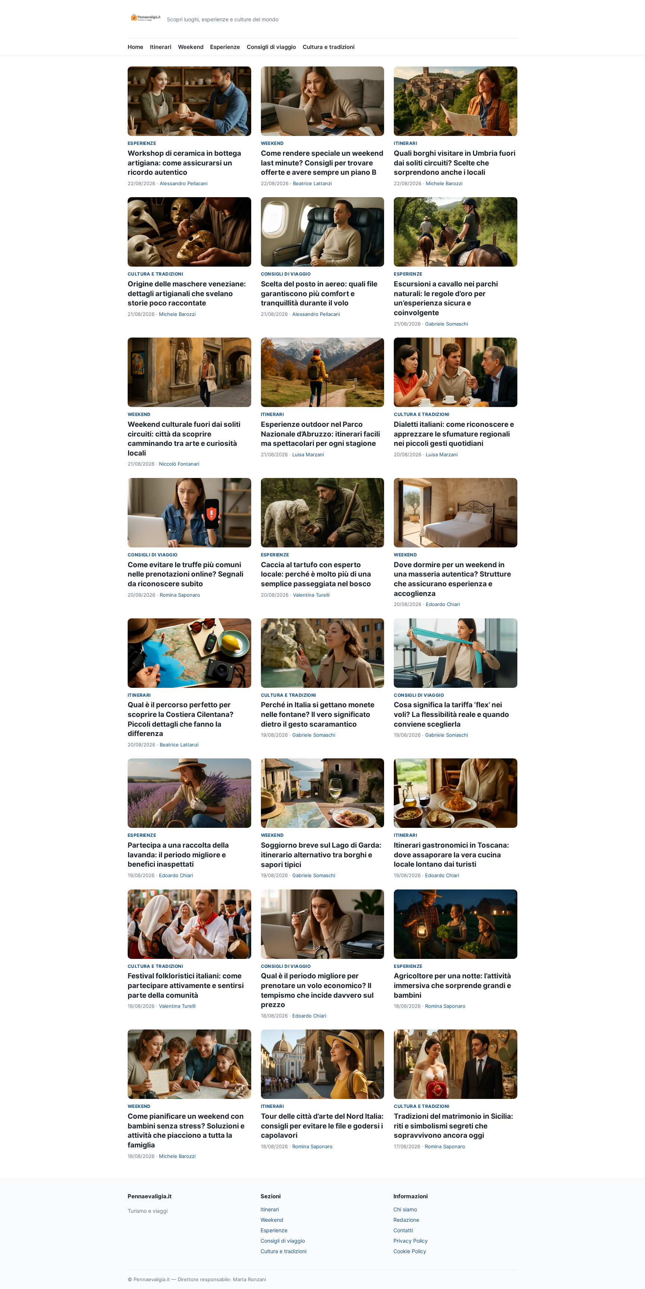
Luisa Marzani (308, 454)
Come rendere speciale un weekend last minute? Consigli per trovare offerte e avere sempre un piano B (322, 163)
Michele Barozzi (444, 183)
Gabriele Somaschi (446, 324)
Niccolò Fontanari (179, 464)
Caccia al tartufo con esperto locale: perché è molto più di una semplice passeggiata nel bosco (316, 574)
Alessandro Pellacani (184, 183)
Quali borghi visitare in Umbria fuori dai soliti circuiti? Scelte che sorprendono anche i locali (454, 163)
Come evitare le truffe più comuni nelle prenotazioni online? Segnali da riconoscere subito (185, 574)
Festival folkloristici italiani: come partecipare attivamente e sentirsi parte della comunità (186, 985)
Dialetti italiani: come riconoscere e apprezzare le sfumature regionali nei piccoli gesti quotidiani (454, 434)
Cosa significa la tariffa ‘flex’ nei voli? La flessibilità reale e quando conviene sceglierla (451, 714)
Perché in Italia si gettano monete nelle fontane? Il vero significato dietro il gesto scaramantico (317, 714)
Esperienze (225, 46)
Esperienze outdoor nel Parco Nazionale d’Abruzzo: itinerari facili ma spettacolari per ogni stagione (320, 434)
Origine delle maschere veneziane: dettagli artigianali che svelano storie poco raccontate (187, 293)
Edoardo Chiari (443, 604)
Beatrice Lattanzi (312, 183)
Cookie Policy (409, 1251)
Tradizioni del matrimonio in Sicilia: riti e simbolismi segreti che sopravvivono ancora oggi (453, 1126)
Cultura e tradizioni (329, 46)
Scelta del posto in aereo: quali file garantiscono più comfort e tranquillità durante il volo (319, 293)
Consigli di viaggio (271, 46)
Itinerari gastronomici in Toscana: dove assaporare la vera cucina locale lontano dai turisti (451, 855)
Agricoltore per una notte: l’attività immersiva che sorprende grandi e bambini (452, 985)
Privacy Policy (410, 1240)
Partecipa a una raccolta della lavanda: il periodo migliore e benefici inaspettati (178, 855)
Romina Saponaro (180, 595)
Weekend (190, 46)
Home (135, 46)
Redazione (406, 1220)
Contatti (403, 1230)
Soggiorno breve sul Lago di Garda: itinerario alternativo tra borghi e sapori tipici (321, 855)
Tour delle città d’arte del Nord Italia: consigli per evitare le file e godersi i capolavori (322, 1126)
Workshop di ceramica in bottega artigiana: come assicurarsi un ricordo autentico (184, 163)
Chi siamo (405, 1209)
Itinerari (160, 46)
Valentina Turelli (311, 595)
